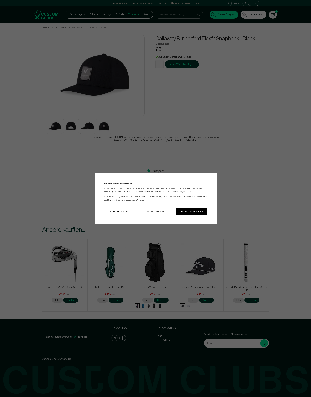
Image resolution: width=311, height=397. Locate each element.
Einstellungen (119, 211)
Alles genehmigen (191, 211)
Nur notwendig (155, 211)
